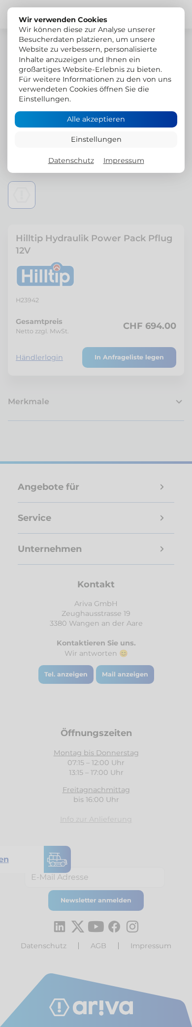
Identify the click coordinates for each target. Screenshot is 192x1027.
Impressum (123, 160)
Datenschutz (71, 160)
